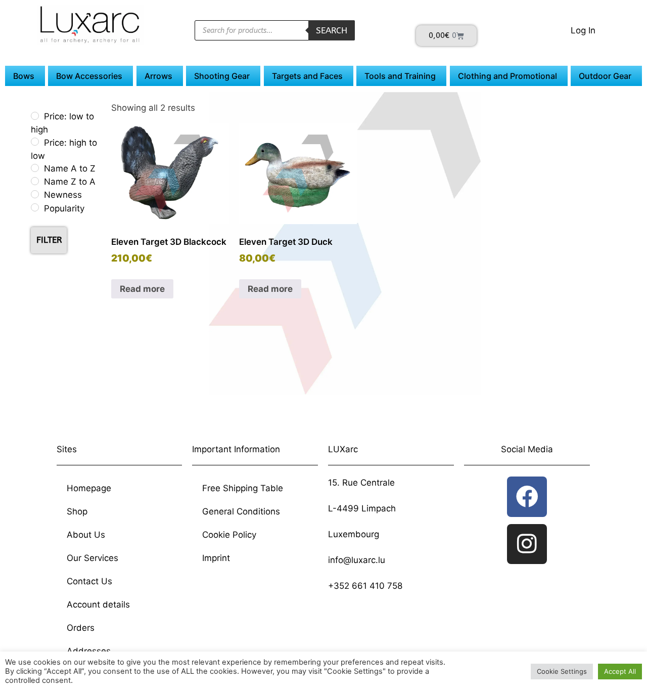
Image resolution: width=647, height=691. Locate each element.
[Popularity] (35, 207)
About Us (86, 535)
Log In (583, 30)
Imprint (216, 558)
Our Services (92, 558)
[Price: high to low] (35, 142)
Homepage (89, 488)
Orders (81, 628)
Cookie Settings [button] (562, 671)
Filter (49, 240)
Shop (77, 511)
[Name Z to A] (35, 181)
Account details (98, 604)
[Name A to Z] (35, 168)
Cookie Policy (229, 535)
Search (331, 30)
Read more (142, 289)
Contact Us (89, 581)
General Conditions (241, 511)
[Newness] (35, 194)
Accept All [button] (620, 671)
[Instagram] (527, 544)
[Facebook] (527, 496)
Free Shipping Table (242, 488)
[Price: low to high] (35, 116)
